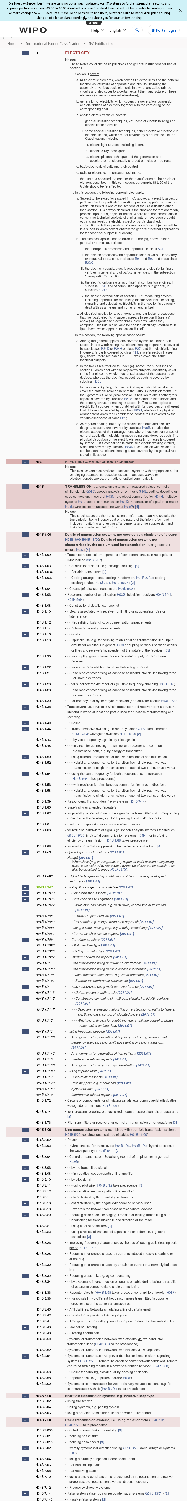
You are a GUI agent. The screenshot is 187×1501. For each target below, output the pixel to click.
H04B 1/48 (43, 745)
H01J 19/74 (120, 582)
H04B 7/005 (44, 1430)
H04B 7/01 (43, 1436)
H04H (159, 496)
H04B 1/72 (43, 1100)
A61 (161, 248)
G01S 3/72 (130, 1447)
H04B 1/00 (43, 534)
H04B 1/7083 (45, 921)
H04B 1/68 (113, 840)
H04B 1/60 (43, 807)
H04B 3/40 (43, 1309)
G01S (140, 728)
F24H (118, 348)
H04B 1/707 (44, 887)
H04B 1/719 (44, 1094)
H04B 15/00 (73, 1424)
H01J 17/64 (79, 733)
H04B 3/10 (43, 1179)
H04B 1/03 (43, 565)
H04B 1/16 (43, 634)
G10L (143, 491)
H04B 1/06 (43, 594)
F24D (105, 348)
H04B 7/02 (43, 1447)
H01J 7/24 (102, 582)
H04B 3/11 (43, 1185)
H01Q (71, 1452)
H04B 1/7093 (45, 945)
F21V (128, 398)
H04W (128, 506)
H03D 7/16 (166, 684)
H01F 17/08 (87, 1247)
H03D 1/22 (169, 700)
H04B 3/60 (43, 1383)
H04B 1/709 (44, 939)
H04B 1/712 (44, 1020)
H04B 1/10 (43, 611)
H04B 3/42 (43, 1315)
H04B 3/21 (43, 1225)
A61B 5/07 (93, 560)
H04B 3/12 (104, 1185)
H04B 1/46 (43, 739)
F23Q (103, 289)
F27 (138, 348)
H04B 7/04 (43, 1458)
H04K (124, 501)
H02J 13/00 (159, 1366)
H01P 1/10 (127, 733)
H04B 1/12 (43, 622)
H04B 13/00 (90, 539)
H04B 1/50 (43, 756)
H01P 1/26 (110, 1105)
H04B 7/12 (43, 1487)
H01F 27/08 (144, 577)
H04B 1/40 (43, 722)
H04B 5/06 (43, 1412)
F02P (102, 286)
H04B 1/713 (44, 1031)
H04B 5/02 (43, 1401)
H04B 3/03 (43, 1145)
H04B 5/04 (43, 1407)
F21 (135, 352)
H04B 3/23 (43, 1231)
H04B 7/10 (43, 1476)
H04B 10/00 (158, 1419)
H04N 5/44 (163, 594)
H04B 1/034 (44, 571)
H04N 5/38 (126, 588)
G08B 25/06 (88, 1361)
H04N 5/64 (75, 599)
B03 (151, 258)
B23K (89, 262)
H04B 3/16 (43, 1203)
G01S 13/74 (154, 1493)
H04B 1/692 (44, 876)
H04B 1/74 (43, 1111)
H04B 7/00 (43, 1419)
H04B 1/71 (43, 963)
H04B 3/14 (43, 1197)
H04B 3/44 (43, 1321)
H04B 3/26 (43, 1242)
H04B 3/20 (43, 1214)
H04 (39, 461)
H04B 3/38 (43, 1298)
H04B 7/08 (43, 1470)
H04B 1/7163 (45, 1071)
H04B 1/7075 (45, 899)
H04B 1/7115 (45, 998)
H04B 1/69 (43, 852)
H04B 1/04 (43, 588)
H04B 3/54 (102, 1343)
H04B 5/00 (73, 1134)
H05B (129, 356)
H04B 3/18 (43, 1209)
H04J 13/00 (118, 869)
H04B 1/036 (44, 577)
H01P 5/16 (106, 1150)
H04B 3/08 (43, 1173)
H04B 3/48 (43, 1333)
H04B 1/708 (44, 915)
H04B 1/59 (43, 801)
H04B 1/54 (43, 773)
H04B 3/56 (43, 1371)
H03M (110, 496)
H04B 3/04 (43, 1156)
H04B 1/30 (43, 700)
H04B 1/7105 (45, 974)
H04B (40, 486)
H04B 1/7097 (45, 957)
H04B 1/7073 (45, 893)
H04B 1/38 (43, 706)
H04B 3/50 (43, 1338)
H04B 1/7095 (45, 951)
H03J (80, 549)
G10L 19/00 (75, 835)
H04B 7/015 (44, 1442)
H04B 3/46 (43, 1327)
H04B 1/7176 (45, 1082)
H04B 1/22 (43, 667)
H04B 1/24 (43, 673)
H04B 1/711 (44, 986)
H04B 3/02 (43, 1139)
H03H (167, 650)
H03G (121, 594)
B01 (138, 258)
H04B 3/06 (43, 1167)
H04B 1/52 (43, 762)
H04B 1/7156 (45, 1065)
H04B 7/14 (137, 801)
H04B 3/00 (73, 539)
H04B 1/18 (43, 640)
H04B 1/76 (43, 1122)
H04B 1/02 (43, 554)
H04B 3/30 (43, 1264)
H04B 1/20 (43, 656)
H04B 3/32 (43, 1275)
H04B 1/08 (43, 605)
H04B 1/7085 (45, 927)
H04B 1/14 (43, 628)
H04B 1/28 (43, 689)
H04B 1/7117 (45, 1009)
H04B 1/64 (43, 824)
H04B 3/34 (43, 1281)
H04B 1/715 (44, 1059)
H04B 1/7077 (45, 905)
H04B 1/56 (43, 784)
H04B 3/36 (43, 1292)
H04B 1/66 (43, 830)
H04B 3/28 (43, 1253)
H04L (69, 506)
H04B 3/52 (43, 1349)
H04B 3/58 (103, 1292)
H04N (141, 835)
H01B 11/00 (138, 1134)
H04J (82, 501)
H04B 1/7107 (45, 980)
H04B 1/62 (43, 813)
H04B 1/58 (43, 790)
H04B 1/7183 (45, 1088)
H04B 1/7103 (45, 968)
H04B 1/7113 (45, 992)
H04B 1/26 (43, 684)
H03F (121, 645)
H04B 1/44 (43, 728)
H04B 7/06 (43, 1464)
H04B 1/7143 (45, 1053)
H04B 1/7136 (45, 1037)
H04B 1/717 (44, 1077)
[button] (25, 53)
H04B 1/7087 (45, 933)
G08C (90, 491)
